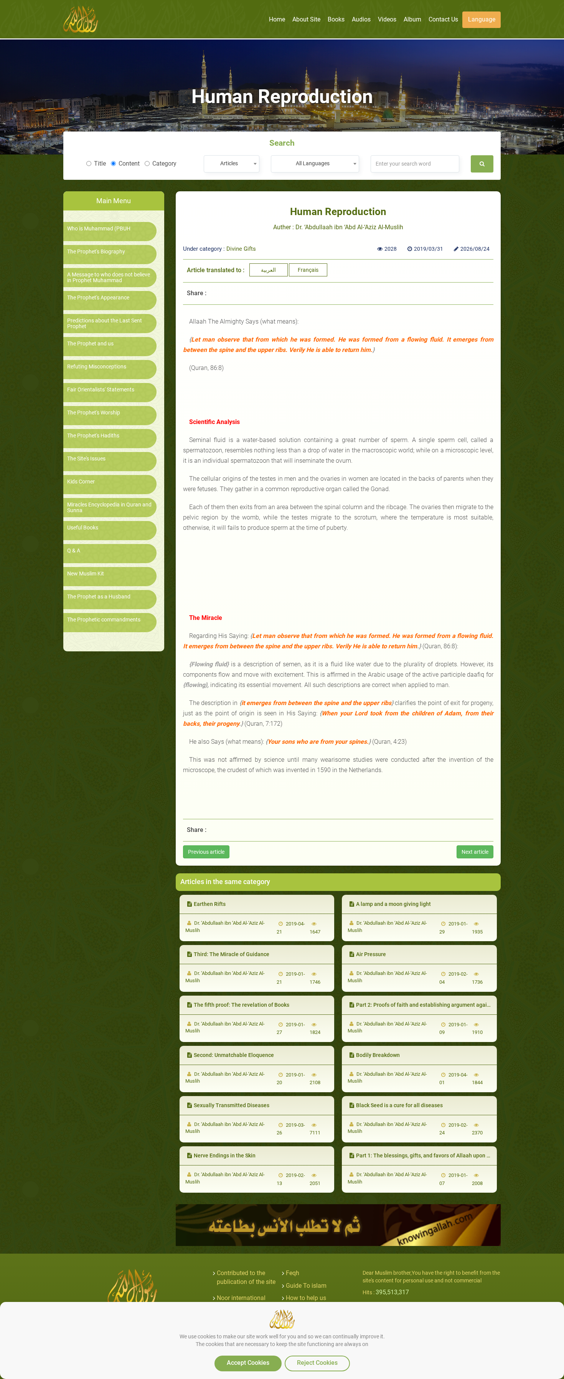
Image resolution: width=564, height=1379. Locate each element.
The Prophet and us (90, 344)
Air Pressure (371, 954)
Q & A (73, 551)
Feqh (292, 1273)
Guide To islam (306, 1285)
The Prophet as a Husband (98, 597)
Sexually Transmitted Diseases (231, 1105)
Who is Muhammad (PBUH (98, 229)
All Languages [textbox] (313, 163)
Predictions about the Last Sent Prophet (104, 323)
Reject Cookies (317, 1362)
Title (100, 163)
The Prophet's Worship (93, 413)
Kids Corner (81, 482)
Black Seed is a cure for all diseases (399, 1105)
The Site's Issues (86, 459)
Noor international (241, 1298)
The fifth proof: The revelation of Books (241, 1005)
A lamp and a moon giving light (393, 904)
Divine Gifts (241, 248)
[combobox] (231, 164)
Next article (475, 852)
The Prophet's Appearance (98, 298)
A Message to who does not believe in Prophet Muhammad (108, 277)
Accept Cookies (248, 1362)
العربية (268, 270)
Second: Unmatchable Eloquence (234, 1055)
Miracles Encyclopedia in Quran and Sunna (109, 507)
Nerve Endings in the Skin (225, 1155)
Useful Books (82, 528)
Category (164, 163)
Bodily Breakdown (378, 1055)
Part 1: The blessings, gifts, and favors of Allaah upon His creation (436, 1155)
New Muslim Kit (85, 574)
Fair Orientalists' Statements (100, 390)
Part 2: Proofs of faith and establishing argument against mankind (436, 1005)
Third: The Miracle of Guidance (231, 954)
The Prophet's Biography (96, 252)
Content (129, 163)
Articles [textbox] (229, 163)
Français (308, 270)
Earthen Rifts (210, 904)
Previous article (206, 852)
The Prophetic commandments (103, 620)
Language (481, 19)
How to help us (306, 1298)
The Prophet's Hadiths (93, 436)
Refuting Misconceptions (96, 367)
